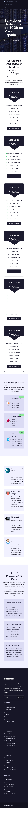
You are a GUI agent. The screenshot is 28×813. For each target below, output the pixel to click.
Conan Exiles (9, 734)
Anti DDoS (9, 789)
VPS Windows (10, 784)
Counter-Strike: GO (11, 736)
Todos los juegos (10, 707)
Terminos (8, 791)
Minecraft (8, 709)
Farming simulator (10, 738)
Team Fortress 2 (10, 760)
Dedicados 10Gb (10, 745)
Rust (7, 712)
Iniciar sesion (13, 7)
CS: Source (8, 765)
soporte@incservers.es (11, 1)
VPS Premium (9, 787)
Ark (7, 719)
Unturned (8, 758)
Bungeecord (9, 731)
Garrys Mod (9, 741)
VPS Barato (9, 782)
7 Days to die (9, 717)
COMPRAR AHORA (14, 128)
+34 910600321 (11, 4)
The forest (8, 755)
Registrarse (20, 697)
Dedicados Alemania (11, 769)
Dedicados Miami (10, 794)
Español (6, 7)
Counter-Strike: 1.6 (11, 767)
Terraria (8, 762)
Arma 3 (8, 714)
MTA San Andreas (10, 743)
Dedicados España (10, 721)
